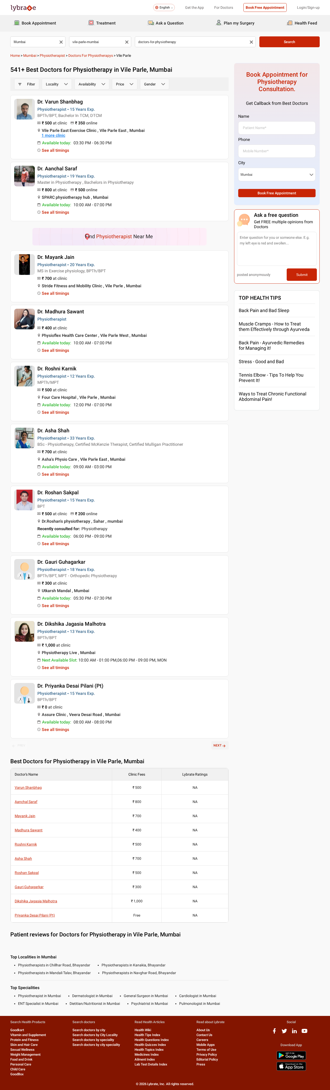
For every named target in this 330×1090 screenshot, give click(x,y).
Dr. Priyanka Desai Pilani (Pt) (70, 686)
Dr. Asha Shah (53, 430)
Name (243, 116)
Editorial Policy (207, 1059)
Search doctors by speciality (93, 1040)
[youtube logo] (304, 1033)
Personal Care (20, 1064)
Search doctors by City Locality (95, 1035)
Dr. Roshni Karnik (56, 368)
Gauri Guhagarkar (29, 887)
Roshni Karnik (26, 844)
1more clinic (53, 135)
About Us (203, 1030)
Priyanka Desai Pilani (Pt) (35, 915)
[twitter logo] (284, 1033)
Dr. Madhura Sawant (60, 311)
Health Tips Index (147, 1035)
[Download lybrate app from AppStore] (291, 1070)
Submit (302, 275)
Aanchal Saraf (26, 802)
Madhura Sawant (29, 830)
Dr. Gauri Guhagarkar (61, 562)
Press (200, 1064)
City (241, 162)
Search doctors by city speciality (96, 1045)
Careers (202, 1040)
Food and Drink (21, 1059)
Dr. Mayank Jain (55, 257)
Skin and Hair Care (24, 1045)
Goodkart (17, 1030)
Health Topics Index (149, 1050)
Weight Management (25, 1054)
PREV (21, 745)
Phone (244, 139)
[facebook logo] (274, 1033)
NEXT (217, 745)
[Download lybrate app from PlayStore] (291, 1059)
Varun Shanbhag (28, 787)
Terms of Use (206, 1050)
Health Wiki (143, 1030)
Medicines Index (147, 1054)
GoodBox (17, 1074)
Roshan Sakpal (27, 873)
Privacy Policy (206, 1054)
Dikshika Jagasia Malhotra (36, 901)
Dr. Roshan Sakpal (58, 492)
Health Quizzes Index (150, 1045)
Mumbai (29, 55)
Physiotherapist (52, 55)
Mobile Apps (205, 1045)
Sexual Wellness (22, 1050)
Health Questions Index (152, 1040)
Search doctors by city (88, 1030)
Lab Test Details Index (151, 1064)
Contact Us (204, 1035)
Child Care (17, 1069)
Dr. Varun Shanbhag (60, 102)
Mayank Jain (25, 816)
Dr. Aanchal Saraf (57, 168)
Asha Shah (23, 858)
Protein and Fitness (24, 1040)
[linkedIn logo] (294, 1033)
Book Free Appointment (265, 7)
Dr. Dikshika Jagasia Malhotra (71, 624)
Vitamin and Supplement (28, 1035)
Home (15, 55)
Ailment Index (145, 1059)
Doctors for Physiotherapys (90, 55)
